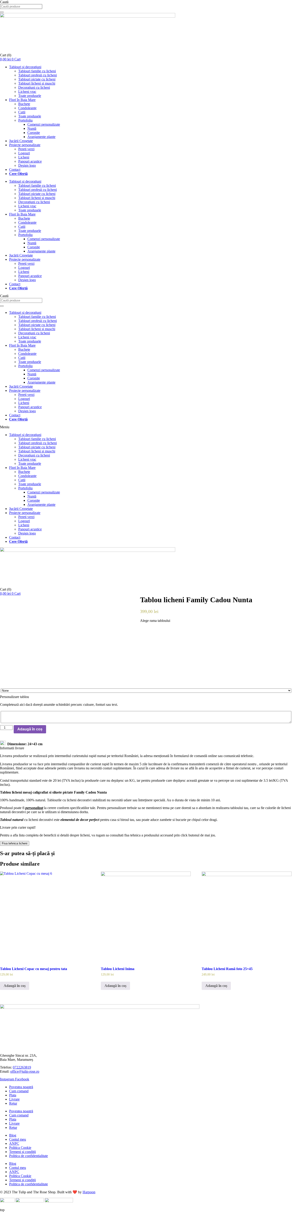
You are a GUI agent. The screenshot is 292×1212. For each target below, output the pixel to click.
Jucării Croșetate (21, 141)
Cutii (21, 112)
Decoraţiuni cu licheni (34, 87)
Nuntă (31, 128)
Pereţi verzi (26, 149)
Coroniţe (33, 133)
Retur (13, 1103)
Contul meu (17, 1139)
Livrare (14, 1099)
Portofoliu (25, 120)
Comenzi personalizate (43, 124)
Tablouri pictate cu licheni (36, 79)
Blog (12, 1135)
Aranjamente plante (41, 137)
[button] (146, 427)
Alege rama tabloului (155, 621)
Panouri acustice (30, 161)
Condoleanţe (27, 108)
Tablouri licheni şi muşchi (36, 83)
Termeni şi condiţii (22, 1152)
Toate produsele (29, 96)
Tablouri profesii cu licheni (37, 75)
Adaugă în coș (29, 729)
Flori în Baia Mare (22, 100)
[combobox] (21, 6)
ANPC (14, 1143)
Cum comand (19, 1091)
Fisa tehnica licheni (14, 843)
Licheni (23, 157)
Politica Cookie (20, 1148)
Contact (14, 169)
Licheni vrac (27, 91)
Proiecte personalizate (24, 145)
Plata (12, 1095)
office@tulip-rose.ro (24, 1071)
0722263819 (22, 1067)
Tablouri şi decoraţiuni (25, 67)
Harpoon (89, 1192)
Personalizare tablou (14, 697)
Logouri (24, 153)
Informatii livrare (12, 748)
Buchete (24, 104)
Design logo (27, 165)
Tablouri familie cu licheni (37, 71)
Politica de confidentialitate (28, 1156)
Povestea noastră (21, 1087)
